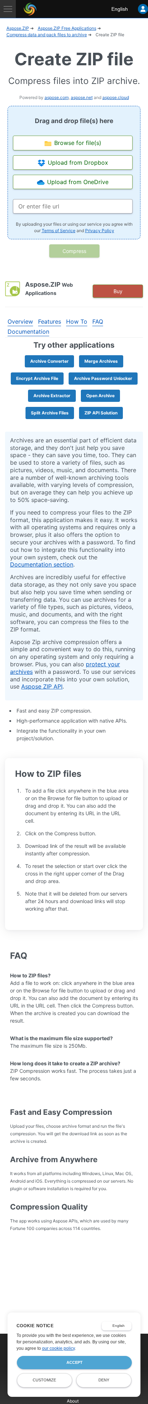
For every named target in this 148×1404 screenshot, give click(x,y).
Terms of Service (58, 230)
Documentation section (41, 564)
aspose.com (57, 97)
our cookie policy (58, 1348)
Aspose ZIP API (42, 686)
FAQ (97, 321)
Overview (20, 321)
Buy (118, 291)
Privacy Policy (99, 230)
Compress (74, 251)
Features (49, 321)
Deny (103, 1380)
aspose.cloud (115, 97)
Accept (74, 1362)
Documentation (28, 331)
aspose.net (82, 97)
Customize (44, 1380)
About (73, 1401)
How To (76, 321)
